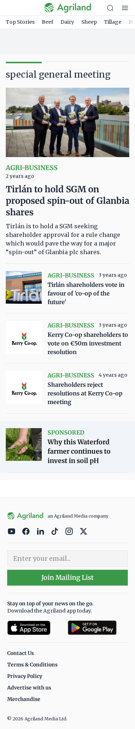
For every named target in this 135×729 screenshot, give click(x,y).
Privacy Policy (24, 676)
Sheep (89, 22)
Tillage (112, 22)
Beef (47, 22)
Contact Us (20, 653)
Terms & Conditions (32, 664)
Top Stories (20, 22)
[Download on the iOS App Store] (34, 627)
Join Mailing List (67, 577)
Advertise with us (29, 687)
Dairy (67, 22)
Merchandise (23, 699)
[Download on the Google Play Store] (98, 627)
